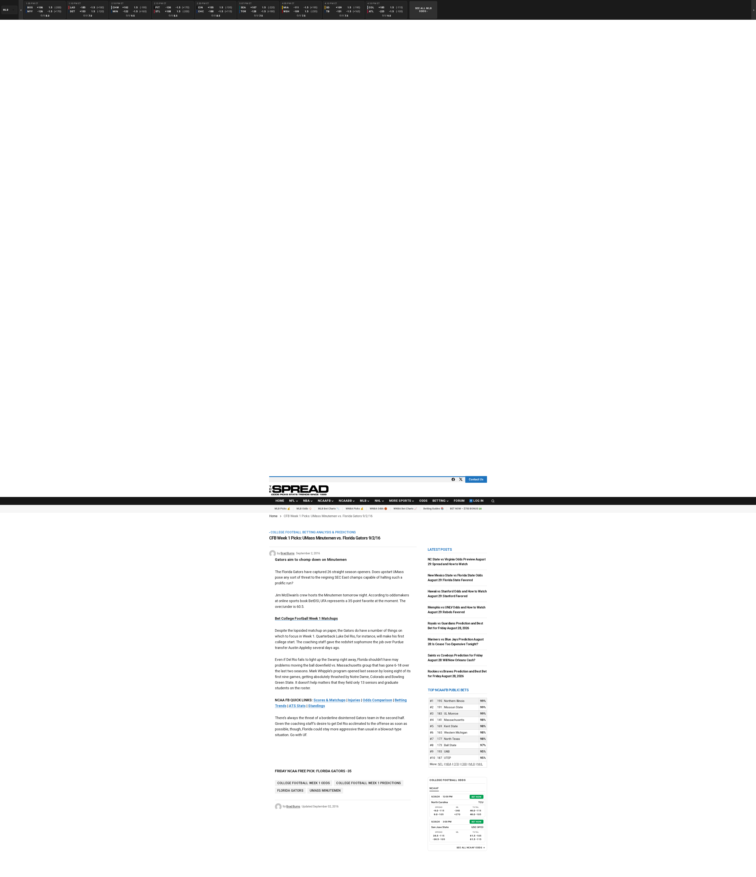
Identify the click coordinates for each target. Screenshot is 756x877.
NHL (480, 764)
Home (273, 516)
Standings (316, 706)
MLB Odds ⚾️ (304, 508)
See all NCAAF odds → (471, 847)
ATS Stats (297, 706)
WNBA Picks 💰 (354, 508)
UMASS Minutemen (325, 790)
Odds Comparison (377, 700)
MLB (472, 764)
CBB (464, 764)
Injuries (354, 700)
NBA (448, 764)
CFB (456, 764)
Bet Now (476, 797)
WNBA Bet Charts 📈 (405, 508)
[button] (493, 501)
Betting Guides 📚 (433, 508)
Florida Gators (290, 790)
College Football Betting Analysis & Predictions (313, 532)
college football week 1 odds (303, 783)
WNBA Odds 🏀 (378, 508)
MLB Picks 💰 (282, 508)
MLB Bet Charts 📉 (328, 508)
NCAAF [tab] (434, 788)
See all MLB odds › (423, 9)
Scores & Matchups (329, 700)
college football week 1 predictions (368, 783)
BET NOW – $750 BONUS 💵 (466, 508)
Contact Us (476, 479)
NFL (440, 764)
